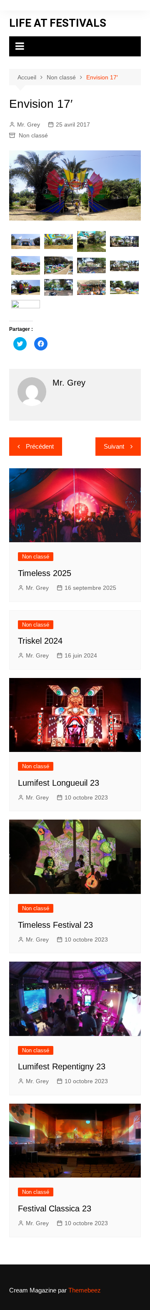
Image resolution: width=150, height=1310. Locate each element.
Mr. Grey (28, 124)
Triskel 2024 (40, 640)
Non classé (33, 135)
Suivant (114, 446)
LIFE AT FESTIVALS (57, 23)
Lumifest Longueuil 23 (58, 782)
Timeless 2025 (44, 573)
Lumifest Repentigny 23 (61, 1066)
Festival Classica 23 (54, 1208)
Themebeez (84, 1290)
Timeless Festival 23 (55, 924)
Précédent (40, 446)
